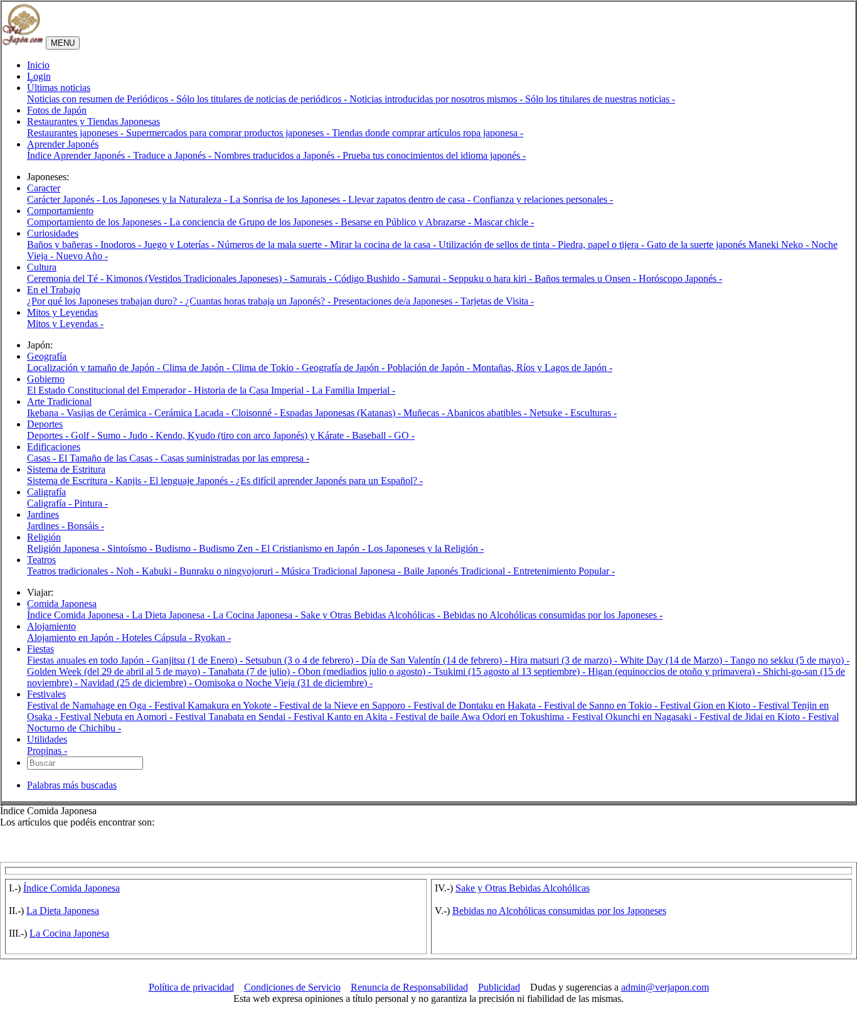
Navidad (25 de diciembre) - (137, 682)
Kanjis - (132, 480)
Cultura (41, 267)
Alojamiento (51, 626)
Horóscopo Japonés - (680, 278)
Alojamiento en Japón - (74, 637)
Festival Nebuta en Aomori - (117, 716)
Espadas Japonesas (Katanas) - (341, 412)
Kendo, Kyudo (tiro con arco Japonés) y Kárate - (254, 435)
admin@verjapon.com (665, 987)
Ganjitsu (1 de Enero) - (198, 660)
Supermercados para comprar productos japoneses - (229, 132)
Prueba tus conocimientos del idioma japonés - (434, 155)
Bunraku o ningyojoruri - (230, 571)
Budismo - (177, 548)
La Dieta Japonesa (62, 910)
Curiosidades (52, 233)
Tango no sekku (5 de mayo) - (789, 660)
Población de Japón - (429, 367)
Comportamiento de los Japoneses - (98, 222)
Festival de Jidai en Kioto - (754, 716)
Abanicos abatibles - (488, 412)
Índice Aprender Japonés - (80, 155)
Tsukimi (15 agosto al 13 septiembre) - (511, 671)
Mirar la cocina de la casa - (384, 244)
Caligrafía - (50, 503)
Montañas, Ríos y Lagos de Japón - (542, 367)
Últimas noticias (58, 87)
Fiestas (40, 648)
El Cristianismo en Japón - (314, 548)
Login (39, 76)
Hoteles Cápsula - (158, 637)
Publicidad (499, 987)
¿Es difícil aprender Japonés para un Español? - (329, 480)
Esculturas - (593, 412)
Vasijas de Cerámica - (110, 412)
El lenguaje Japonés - (192, 480)
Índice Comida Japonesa (71, 888)
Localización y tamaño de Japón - (94, 367)
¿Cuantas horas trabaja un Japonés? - (259, 301)
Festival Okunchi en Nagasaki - (636, 716)
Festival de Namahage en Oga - (90, 705)
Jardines (43, 514)
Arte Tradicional (59, 401)
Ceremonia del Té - (66, 278)
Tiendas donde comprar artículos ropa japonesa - (427, 132)
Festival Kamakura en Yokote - (216, 705)
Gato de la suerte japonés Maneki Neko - (729, 244)
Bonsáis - (85, 525)
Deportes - (49, 435)
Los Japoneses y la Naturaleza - (166, 199)
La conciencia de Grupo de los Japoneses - (255, 222)
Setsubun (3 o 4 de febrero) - (303, 660)
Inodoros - (122, 244)
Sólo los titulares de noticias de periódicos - (262, 99)
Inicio (38, 65)
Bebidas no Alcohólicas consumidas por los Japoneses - (553, 615)
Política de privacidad (191, 987)
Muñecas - (425, 412)
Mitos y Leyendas (62, 312)
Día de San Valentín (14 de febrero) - (435, 660)
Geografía (47, 356)
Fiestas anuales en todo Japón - (89, 660)
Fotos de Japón (57, 110)
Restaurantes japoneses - (76, 132)
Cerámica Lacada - (193, 412)
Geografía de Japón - (344, 367)
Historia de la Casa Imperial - (253, 390)
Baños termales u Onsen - (587, 278)
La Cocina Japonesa (69, 933)
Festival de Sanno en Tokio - (602, 705)
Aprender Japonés (62, 144)
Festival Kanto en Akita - (344, 716)
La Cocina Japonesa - (257, 615)
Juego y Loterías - (180, 244)
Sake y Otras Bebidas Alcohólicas (522, 888)
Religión (44, 537)
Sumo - (113, 435)
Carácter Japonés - (64, 199)
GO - (404, 435)
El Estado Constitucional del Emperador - (110, 390)
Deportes (45, 424)
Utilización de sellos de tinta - (498, 244)
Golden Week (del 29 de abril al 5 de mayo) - (117, 671)
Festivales (46, 694)
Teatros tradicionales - (71, 571)
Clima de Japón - (197, 367)
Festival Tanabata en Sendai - (234, 716)
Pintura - (91, 503)
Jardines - (47, 525)
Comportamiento (60, 210)
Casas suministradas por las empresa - (235, 458)
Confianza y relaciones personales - (543, 199)
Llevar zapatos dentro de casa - (410, 199)
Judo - (142, 435)
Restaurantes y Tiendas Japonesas (93, 121)
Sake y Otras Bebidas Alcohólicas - (372, 615)
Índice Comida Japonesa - (79, 615)
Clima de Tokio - (267, 367)
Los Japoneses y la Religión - (426, 548)
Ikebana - (47, 412)
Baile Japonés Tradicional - (458, 571)
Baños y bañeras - (63, 244)
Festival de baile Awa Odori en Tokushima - (483, 716)
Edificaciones (53, 446)
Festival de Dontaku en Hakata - (478, 705)
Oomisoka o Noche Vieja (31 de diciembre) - (283, 682)
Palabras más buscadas (72, 785)
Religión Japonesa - (67, 548)
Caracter (43, 188)
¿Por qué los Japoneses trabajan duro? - (106, 301)
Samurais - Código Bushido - (349, 278)
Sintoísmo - (131, 548)
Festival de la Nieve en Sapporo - (346, 705)
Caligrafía (46, 492)
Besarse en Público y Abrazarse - (407, 222)
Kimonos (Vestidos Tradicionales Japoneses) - (198, 278)
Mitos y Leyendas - (65, 323)
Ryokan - (212, 637)
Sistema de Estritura (66, 469)
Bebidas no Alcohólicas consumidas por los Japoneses (559, 910)
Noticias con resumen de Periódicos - (101, 99)
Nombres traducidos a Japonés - (278, 155)
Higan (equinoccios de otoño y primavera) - (675, 671)
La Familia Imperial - (353, 390)
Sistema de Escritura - (71, 480)
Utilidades (47, 739)
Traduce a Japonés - (173, 155)
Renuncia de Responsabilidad (409, 987)
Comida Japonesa (62, 603)
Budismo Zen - (230, 548)
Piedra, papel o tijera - (602, 244)
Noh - (129, 571)
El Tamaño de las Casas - (109, 458)
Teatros (41, 559)
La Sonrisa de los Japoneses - (289, 199)
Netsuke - (550, 412)
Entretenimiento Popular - (564, 571)
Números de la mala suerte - (273, 244)
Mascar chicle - (504, 222)
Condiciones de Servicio (292, 987)
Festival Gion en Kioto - (709, 705)
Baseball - (373, 435)
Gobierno (46, 379)
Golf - (84, 435)
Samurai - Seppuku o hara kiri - (471, 278)
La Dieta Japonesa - (172, 615)
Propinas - (47, 750)
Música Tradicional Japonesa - (342, 571)
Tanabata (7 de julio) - (253, 671)
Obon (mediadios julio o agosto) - (366, 671)
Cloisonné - (256, 412)
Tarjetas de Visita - (497, 301)
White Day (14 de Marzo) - (675, 660)
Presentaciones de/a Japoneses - (396, 301)
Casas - (42, 458)
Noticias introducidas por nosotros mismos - (437, 99)
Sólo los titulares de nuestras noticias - (600, 99)
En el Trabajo (53, 289)
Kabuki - (160, 571)
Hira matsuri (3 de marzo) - (565, 660)
